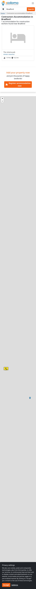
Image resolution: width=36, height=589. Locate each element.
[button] (30, 398)
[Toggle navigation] (32, 3)
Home (3, 13)
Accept (6, 585)
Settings (14, 585)
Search (31, 9)
